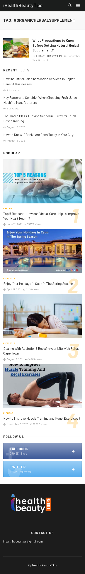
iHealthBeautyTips (49, 55)
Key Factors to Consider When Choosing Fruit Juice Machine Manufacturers (40, 100)
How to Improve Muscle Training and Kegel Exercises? (41, 418)
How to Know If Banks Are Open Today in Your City (38, 135)
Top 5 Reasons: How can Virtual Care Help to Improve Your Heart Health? (41, 215)
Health (7, 208)
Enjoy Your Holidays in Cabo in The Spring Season (38, 283)
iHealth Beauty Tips (44, 565)
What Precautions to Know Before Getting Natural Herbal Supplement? (55, 45)
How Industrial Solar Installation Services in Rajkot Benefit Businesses (39, 81)
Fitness (8, 413)
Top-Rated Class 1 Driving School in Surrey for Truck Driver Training (39, 118)
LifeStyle (9, 278)
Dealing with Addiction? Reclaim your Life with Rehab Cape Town (41, 350)
